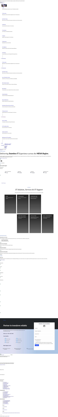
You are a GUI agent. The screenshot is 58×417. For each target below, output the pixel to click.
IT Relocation (4, 24)
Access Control (5, 393)
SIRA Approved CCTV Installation (6, 137)
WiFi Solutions (5, 397)
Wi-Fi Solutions (4, 88)
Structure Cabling (4, 120)
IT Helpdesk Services (5, 386)
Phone (36, 336)
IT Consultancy (4, 30)
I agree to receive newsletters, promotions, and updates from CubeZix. (44, 343)
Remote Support (2, 271)
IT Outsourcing (4, 13)
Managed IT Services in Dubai (6, 385)
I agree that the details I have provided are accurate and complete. (44, 342)
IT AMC (3, 7)
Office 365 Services (5, 395)
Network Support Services (6, 388)
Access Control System (6, 403)
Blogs (5, 147)
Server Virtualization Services (6, 77)
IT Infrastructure (4, 41)
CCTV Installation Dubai (5, 126)
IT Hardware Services (5, 391)
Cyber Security (5, 387)
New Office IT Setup (4, 71)
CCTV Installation (5, 392)
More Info (3, 145)
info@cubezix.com (5, 409)
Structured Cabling (5, 402)
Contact (6, 146)
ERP (2, 143)
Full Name (36, 328)
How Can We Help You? (38, 339)
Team (0, 261)
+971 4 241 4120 (5, 406)
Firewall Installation (4, 94)
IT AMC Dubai (5, 382)
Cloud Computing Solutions (6, 400)
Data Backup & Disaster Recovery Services (8, 105)
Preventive (1, 278)
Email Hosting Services (6, 401)
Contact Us (1, 2)
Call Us (1, 149)
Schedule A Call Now (2, 364)
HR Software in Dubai (7, 144)
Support (1, 265)
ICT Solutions (4, 52)
